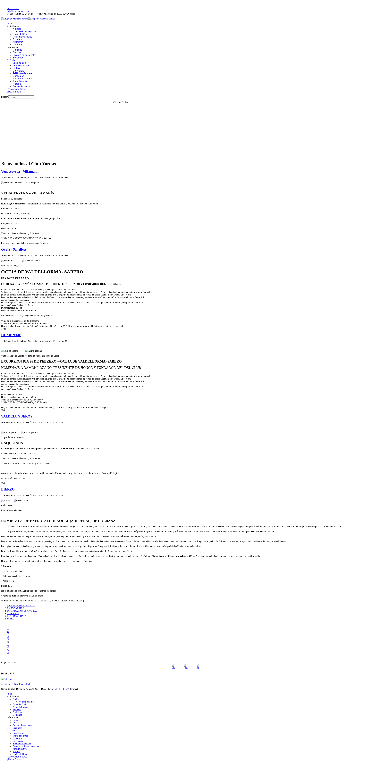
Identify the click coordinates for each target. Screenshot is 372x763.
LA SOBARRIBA (15, 608)
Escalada (18, 39)
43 (8, 650)
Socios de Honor (21, 86)
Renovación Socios (17, 89)
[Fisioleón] (6, 679)
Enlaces (17, 52)
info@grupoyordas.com (18, 11)
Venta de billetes (21, 65)
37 (8, 634)
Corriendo (18, 44)
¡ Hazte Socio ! (14, 91)
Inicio (9, 23)
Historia (17, 84)
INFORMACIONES (16, 616)
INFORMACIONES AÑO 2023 (22, 611)
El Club (11, 60)
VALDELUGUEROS (16, 416)
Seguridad (18, 57)
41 (8, 644)
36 (8, 631)
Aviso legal (6, 684)
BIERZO (8, 489)
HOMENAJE (11, 335)
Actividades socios (22, 36)
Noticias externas (27, 31)
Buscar (4, 97)
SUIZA (10, 618)
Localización (19, 63)
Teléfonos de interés (23, 73)
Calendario (18, 71)
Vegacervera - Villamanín (20, 171)
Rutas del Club (20, 34)
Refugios (17, 50)
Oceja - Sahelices (14, 249)
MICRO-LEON (62, 689)
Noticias (17, 29)
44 (8, 652)
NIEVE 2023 (13, 613)
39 (8, 639)
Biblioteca (18, 68)
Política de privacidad (21, 684)
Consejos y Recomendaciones (22, 77)
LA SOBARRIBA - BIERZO (21, 605)
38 (8, 636)
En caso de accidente (24, 55)
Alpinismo (18, 42)
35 (8, 629)
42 (8, 647)
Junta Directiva (20, 81)
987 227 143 (13, 8)
